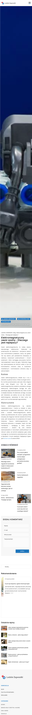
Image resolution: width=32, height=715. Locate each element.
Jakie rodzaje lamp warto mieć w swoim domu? (19, 641)
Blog (2, 689)
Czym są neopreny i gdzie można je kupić (15, 583)
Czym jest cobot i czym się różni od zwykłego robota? (22, 509)
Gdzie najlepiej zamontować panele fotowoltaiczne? (18, 648)
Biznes (3, 704)
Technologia (6, 321)
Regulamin (4, 695)
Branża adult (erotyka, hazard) (10, 707)
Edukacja (4, 713)
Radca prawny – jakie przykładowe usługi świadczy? (18, 655)
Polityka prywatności (7, 692)
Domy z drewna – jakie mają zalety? (18, 635)
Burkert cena (7, 438)
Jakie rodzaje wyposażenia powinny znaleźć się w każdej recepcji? (18, 628)
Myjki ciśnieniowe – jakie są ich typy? (18, 662)
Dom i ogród (4, 710)
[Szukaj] (3, 566)
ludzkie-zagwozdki (9, 318)
